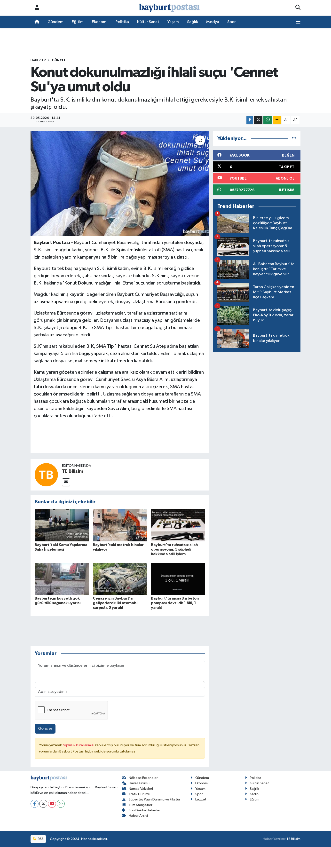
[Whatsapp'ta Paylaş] (267, 120)
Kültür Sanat (148, 22)
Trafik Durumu (139, 794)
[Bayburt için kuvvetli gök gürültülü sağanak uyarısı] (62, 579)
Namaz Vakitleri (141, 789)
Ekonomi (99, 22)
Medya (212, 22)
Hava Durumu (139, 783)
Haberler (38, 60)
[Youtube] (52, 804)
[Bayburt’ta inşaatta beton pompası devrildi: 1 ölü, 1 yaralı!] (178, 579)
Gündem (55, 22)
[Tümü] (294, 138)
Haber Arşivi (138, 815)
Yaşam (173, 22)
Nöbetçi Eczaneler (143, 778)
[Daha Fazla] (277, 120)
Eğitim (78, 22)
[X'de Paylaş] (258, 120)
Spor (231, 22)
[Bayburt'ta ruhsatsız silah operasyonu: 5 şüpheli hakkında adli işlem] (178, 525)
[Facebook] (35, 804)
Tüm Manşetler (140, 805)
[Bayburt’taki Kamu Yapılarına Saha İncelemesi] (62, 525)
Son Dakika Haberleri (145, 810)
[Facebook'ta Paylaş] (249, 120)
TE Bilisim (72, 471)
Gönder (45, 729)
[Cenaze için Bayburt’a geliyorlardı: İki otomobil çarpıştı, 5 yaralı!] (120, 579)
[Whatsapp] (61, 804)
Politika (122, 22)
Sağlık (192, 22)
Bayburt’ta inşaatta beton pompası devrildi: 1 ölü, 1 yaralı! (175, 603)
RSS (40, 839)
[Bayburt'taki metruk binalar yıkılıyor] (120, 525)
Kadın (254, 794)
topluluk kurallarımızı (79, 745)
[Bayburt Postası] (169, 8)
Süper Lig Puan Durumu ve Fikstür (154, 799)
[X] (43, 804)
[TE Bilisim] (46, 475)
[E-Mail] (66, 482)
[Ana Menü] (298, 22)
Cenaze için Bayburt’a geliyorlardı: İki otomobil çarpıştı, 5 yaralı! (115, 603)
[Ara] (297, 8)
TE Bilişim (293, 839)
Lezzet (200, 799)
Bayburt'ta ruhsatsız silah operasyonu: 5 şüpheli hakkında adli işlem (174, 549)
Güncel (59, 60)
